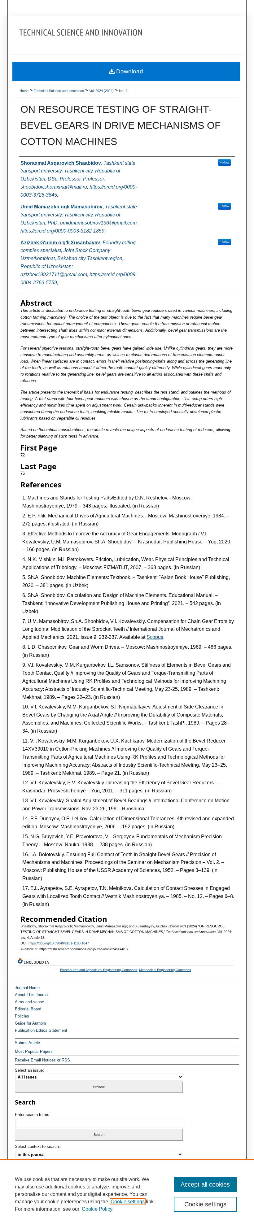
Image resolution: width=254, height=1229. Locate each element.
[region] (127, 1194)
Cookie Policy (97, 1209)
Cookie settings (128, 1201)
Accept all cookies (205, 1184)
